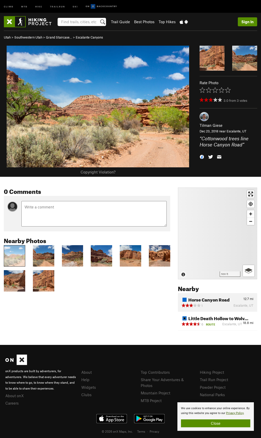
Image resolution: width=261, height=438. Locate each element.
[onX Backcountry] (101, 6)
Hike (38, 6)
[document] (215, 416)
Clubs (86, 394)
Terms (141, 431)
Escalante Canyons (89, 37)
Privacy (154, 431)
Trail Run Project (214, 379)
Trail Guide (120, 21)
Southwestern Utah (28, 37)
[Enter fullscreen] (250, 194)
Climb (9, 6)
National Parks (212, 394)
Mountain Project (155, 393)
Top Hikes (167, 21)
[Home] (30, 21)
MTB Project (151, 400)
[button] (202, 156)
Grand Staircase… (59, 37)
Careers (12, 403)
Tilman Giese (211, 125)
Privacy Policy (235, 413)
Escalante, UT (236, 131)
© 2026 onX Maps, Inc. (117, 431)
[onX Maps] (16, 363)
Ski (75, 6)
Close (215, 423)
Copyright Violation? (98, 172)
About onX (14, 395)
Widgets (88, 387)
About (86, 372)
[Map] (217, 233)
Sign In (247, 21)
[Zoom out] (250, 221)
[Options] (248, 271)
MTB (24, 6)
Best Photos (144, 21)
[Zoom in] (250, 214)
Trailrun (57, 6)
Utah (7, 37)
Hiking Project (212, 372)
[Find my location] (250, 204)
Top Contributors (155, 372)
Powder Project (213, 387)
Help (85, 379)
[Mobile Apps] (184, 21)
